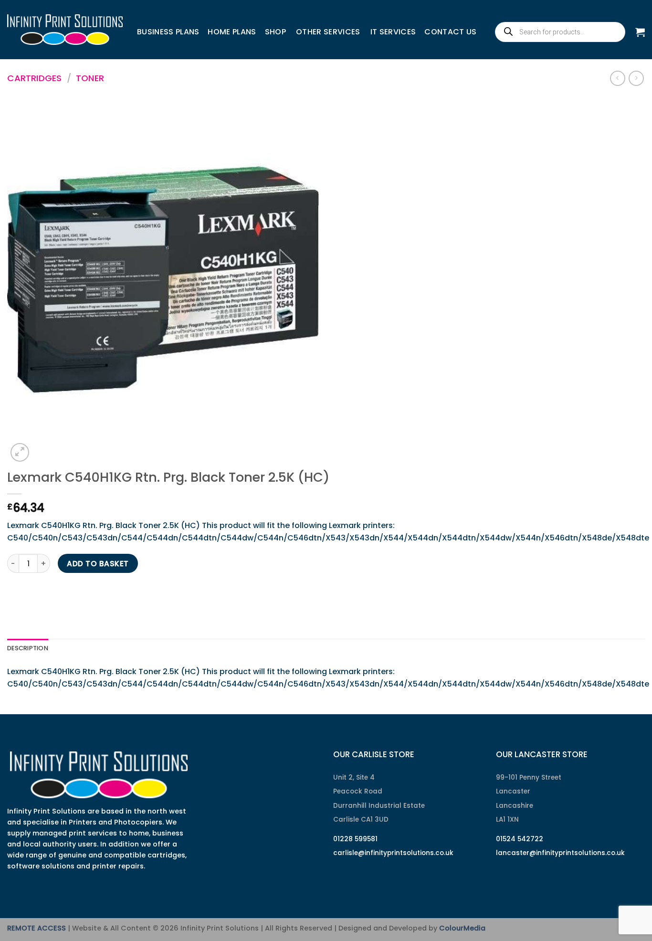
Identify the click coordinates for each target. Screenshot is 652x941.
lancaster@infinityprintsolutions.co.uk (560, 852)
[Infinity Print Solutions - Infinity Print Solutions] (65, 29)
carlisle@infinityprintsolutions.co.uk (393, 852)
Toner (90, 78)
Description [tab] (27, 648)
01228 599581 (355, 839)
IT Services (393, 31)
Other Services (328, 31)
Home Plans (232, 31)
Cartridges (34, 78)
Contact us (450, 31)
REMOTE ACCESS (36, 928)
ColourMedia (462, 928)
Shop (275, 31)
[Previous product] (636, 78)
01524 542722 (519, 839)
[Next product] (617, 78)
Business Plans (168, 31)
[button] (640, 31)
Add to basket (97, 564)
